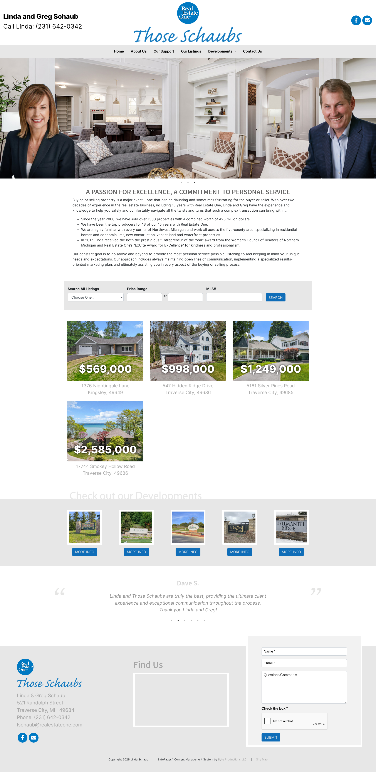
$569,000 (105, 368)
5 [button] (198, 621)
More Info (84, 552)
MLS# (211, 289)
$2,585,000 (105, 449)
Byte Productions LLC (232, 759)
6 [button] (204, 621)
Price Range (137, 289)
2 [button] (188, 182)
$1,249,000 (270, 368)
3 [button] (194, 182)
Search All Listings (83, 289)
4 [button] (191, 621)
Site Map (262, 759)
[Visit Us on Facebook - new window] (356, 20)
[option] (188, 118)
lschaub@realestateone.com (49, 725)
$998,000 (188, 368)
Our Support (164, 51)
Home (119, 51)
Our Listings (191, 51)
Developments (220, 51)
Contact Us (252, 51)
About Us (139, 51)
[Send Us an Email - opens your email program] (367, 20)
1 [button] (181, 182)
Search (276, 297)
